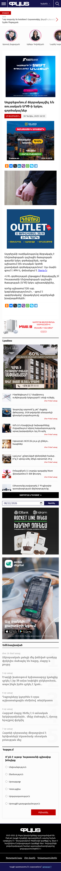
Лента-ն (42, 270)
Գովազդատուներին (47, 858)
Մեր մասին (29, 858)
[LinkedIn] (19, 166)
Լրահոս (7, 340)
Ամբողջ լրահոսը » (31, 495)
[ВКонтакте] (11, 166)
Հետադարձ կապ (14, 858)
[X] (15, 166)
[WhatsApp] (27, 166)
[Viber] (23, 166)
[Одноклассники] (7, 166)
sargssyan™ (47, 867)
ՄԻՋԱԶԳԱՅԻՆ (13, 116)
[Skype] (31, 166)
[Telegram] (36, 166)
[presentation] (50, 21)
